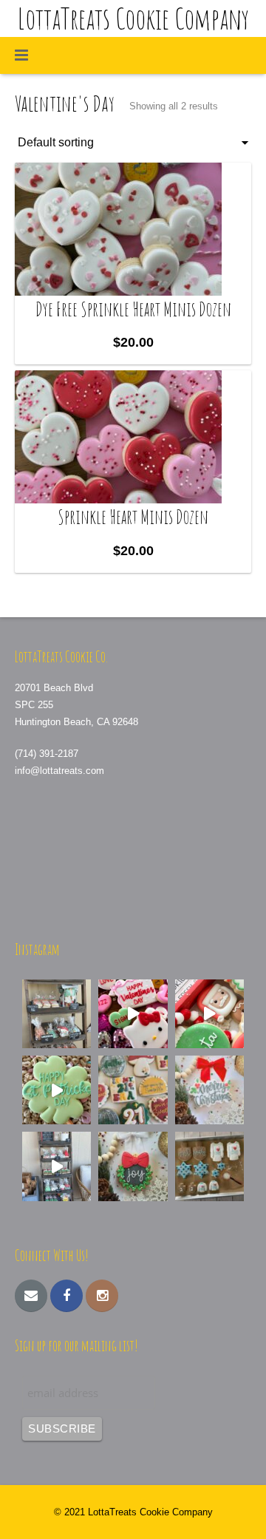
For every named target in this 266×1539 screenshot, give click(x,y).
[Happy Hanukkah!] (209, 1166)
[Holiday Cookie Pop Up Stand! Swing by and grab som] (56, 1013)
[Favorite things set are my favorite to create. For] (132, 1090)
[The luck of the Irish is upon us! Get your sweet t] (56, 1090)
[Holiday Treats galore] (56, 1166)
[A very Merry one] (209, 1013)
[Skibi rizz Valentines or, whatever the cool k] (132, 1013)
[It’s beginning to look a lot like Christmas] (132, 1166)
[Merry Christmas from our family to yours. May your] (209, 1090)
